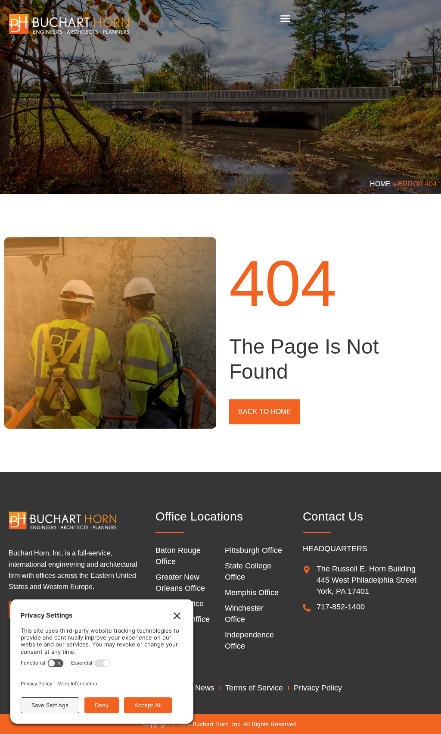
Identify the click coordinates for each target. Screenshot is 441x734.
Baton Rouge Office (178, 556)
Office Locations (199, 516)
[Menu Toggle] (285, 18)
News (204, 688)
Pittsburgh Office (253, 550)
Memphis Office (252, 592)
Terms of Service (254, 688)
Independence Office (249, 640)
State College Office (248, 571)
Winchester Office (244, 614)
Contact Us (333, 516)
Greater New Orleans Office (180, 583)
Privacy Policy (318, 688)
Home (380, 184)
